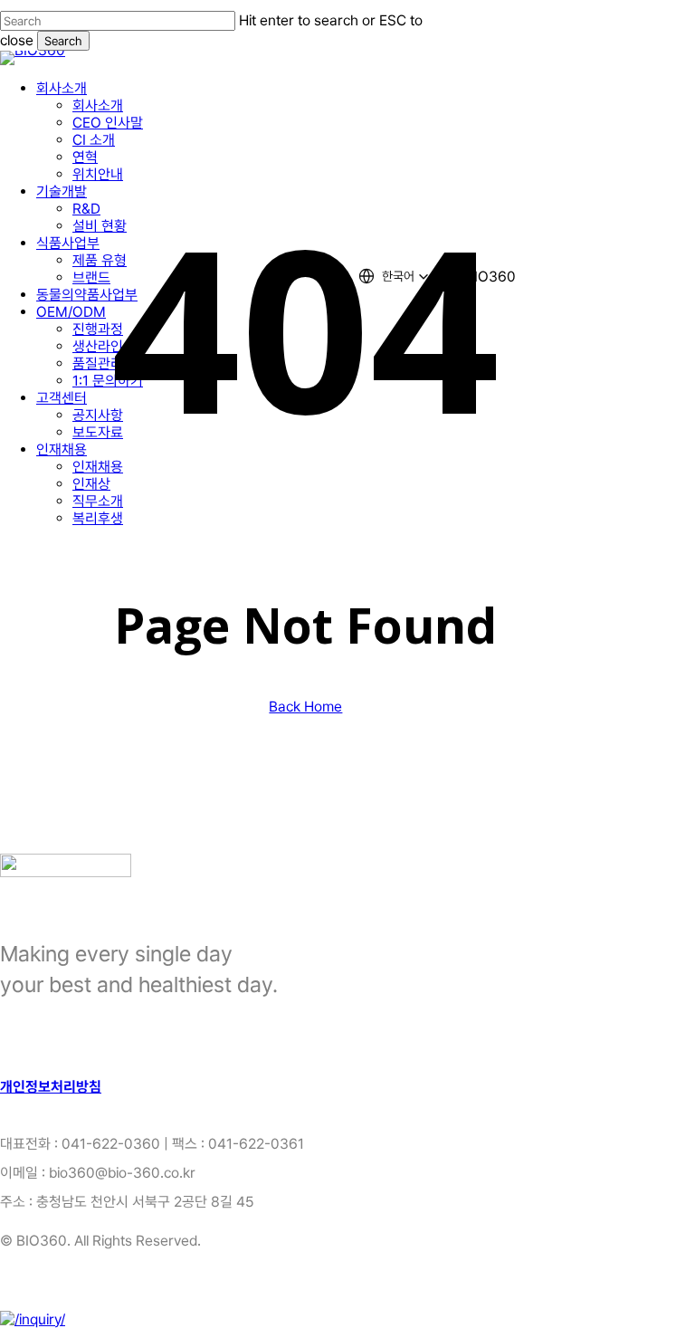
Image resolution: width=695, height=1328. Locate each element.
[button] (50, 1086)
